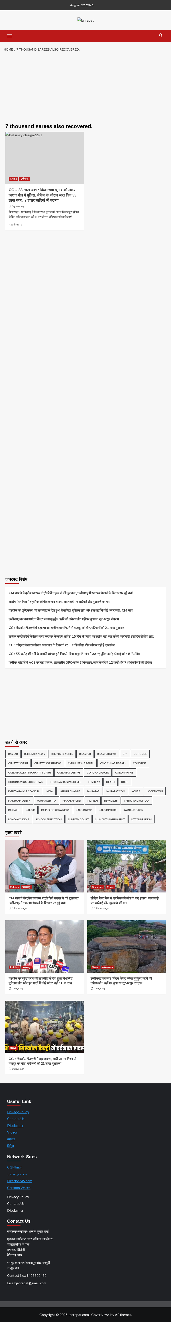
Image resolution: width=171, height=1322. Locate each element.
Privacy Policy (18, 1112)
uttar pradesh (141, 819)
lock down (155, 791)
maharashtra (46, 800)
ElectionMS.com (19, 1181)
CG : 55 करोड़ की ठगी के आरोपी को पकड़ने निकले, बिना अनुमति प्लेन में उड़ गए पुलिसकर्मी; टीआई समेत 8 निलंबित (74, 654)
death (110, 781)
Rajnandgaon (133, 809)
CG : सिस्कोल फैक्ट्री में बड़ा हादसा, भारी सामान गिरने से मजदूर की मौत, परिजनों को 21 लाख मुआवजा (67, 628)
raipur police (108, 809)
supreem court (78, 819)
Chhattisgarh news (47, 763)
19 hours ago (19, 908)
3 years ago (18, 206)
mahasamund (72, 800)
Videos (12, 1132)
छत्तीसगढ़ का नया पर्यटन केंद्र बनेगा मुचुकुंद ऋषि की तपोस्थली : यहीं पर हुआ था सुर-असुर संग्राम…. (65, 619)
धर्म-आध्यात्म (107, 967)
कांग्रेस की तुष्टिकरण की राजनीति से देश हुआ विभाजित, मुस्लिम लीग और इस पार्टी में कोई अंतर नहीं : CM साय (70, 610)
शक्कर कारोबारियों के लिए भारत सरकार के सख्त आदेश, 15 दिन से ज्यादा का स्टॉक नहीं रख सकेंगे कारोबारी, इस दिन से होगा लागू (81, 636)
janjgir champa (69, 791)
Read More (15, 224)
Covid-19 (94, 781)
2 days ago (18, 988)
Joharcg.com (17, 1174)
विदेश (10, 1146)
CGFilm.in (14, 1167)
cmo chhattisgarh (113, 763)
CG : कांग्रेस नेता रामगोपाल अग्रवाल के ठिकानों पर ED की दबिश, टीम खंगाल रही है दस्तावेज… (63, 645)
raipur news (84, 809)
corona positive (68, 772)
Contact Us (15, 1118)
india (49, 791)
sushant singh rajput (110, 819)
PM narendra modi (136, 800)
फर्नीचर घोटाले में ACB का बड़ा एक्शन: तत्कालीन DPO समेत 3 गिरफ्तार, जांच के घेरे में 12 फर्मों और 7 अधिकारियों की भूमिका (80, 662)
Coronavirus (124, 772)
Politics (14, 887)
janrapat (93, 791)
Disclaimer (15, 1125)
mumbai (93, 800)
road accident (18, 819)
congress (139, 763)
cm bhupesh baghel (81, 763)
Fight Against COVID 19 (23, 791)
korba (136, 791)
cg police (140, 753)
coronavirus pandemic (65, 781)
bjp (125, 753)
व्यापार (11, 1139)
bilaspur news (106, 753)
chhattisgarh (18, 763)
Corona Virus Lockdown (25, 781)
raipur (30, 809)
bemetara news (34, 753)
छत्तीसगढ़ (24, 178)
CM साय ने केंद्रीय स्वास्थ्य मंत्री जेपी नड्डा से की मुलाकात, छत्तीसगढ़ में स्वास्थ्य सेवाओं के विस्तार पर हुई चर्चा (70, 593)
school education (49, 819)
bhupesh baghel (62, 753)
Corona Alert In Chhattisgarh (29, 772)
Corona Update (98, 772)
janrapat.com (115, 791)
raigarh (13, 809)
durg (124, 781)
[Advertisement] (85, 88)
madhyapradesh (19, 800)
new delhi (111, 800)
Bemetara (97, 887)
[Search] (160, 35)
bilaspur (85, 753)
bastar (13, 753)
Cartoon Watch (19, 1187)
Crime (13, 178)
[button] (9, 35)
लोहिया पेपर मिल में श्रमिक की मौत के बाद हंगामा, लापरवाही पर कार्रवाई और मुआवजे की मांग (59, 602)
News (95, 967)
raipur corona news (55, 809)
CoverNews (100, 1314)
